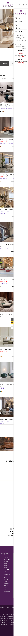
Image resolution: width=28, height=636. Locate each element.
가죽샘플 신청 (21, 24)
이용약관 (8, 607)
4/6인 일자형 (7, 559)
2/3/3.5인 (6, 565)
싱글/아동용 (6, 583)
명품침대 (6, 577)
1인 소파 (6, 567)
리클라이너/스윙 (7, 571)
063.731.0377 (19, 42)
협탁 (5, 587)
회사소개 (2, 607)
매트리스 (6, 585)
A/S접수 (20, 28)
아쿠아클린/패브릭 (8, 569)
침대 (22, 5)
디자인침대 (6, 579)
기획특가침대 (7, 591)
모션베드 (6, 589)
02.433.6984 (19, 39)
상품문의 (20, 21)
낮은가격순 (4, 79)
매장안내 (20, 31)
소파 (19, 5)
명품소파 (6, 557)
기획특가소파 (7, 575)
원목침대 (6, 581)
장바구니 (20, 18)
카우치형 (6, 561)
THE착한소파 (7, 573)
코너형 (5, 563)
